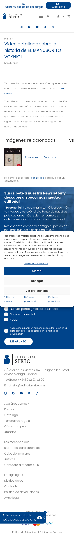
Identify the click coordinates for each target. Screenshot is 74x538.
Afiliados (10, 432)
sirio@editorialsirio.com (29, 386)
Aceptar (37, 271)
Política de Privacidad (25, 532)
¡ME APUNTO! (18, 341)
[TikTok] (37, 393)
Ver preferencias (37, 291)
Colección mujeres (17, 454)
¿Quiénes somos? (16, 404)
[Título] (13, 157)
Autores (9, 459)
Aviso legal (11, 498)
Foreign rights (13, 475)
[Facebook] (29, 27)
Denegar (37, 281)
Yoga (14, 320)
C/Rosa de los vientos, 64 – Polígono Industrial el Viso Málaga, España (36, 372)
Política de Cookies (51, 532)
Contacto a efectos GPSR (22, 465)
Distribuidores (13, 481)
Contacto (11, 486)
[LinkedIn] (53, 27)
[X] (45, 27)
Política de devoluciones (21, 492)
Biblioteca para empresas (22, 448)
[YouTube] (37, 27)
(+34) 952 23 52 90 (31, 380)
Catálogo (11, 415)
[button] (41, 16)
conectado (37, 177)
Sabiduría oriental (22, 314)
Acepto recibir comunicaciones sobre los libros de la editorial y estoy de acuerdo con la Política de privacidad (38, 330)
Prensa (8, 38)
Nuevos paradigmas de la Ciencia (34, 309)
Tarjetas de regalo (17, 421)
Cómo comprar (15, 426)
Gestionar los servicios (36, 263)
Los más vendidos (16, 442)
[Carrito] (68, 16)
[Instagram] (21, 27)
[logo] (12, 16)
